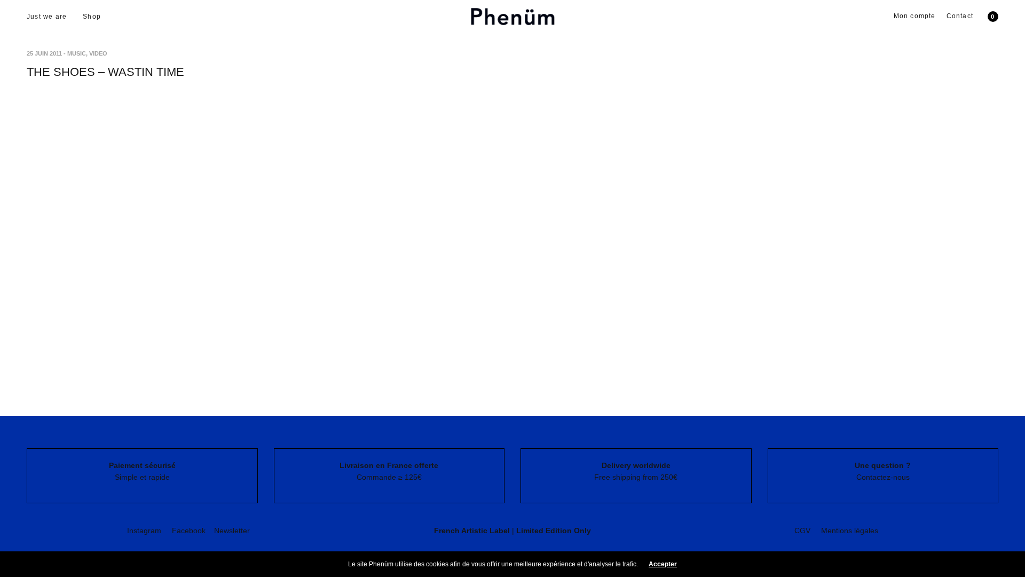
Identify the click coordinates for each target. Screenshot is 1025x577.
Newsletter (232, 530)
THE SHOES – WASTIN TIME (105, 72)
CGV (802, 530)
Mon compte (915, 16)
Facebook (189, 530)
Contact (960, 16)
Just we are (47, 16)
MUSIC (76, 53)
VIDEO (98, 53)
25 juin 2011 (44, 53)
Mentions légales (849, 530)
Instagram (144, 530)
